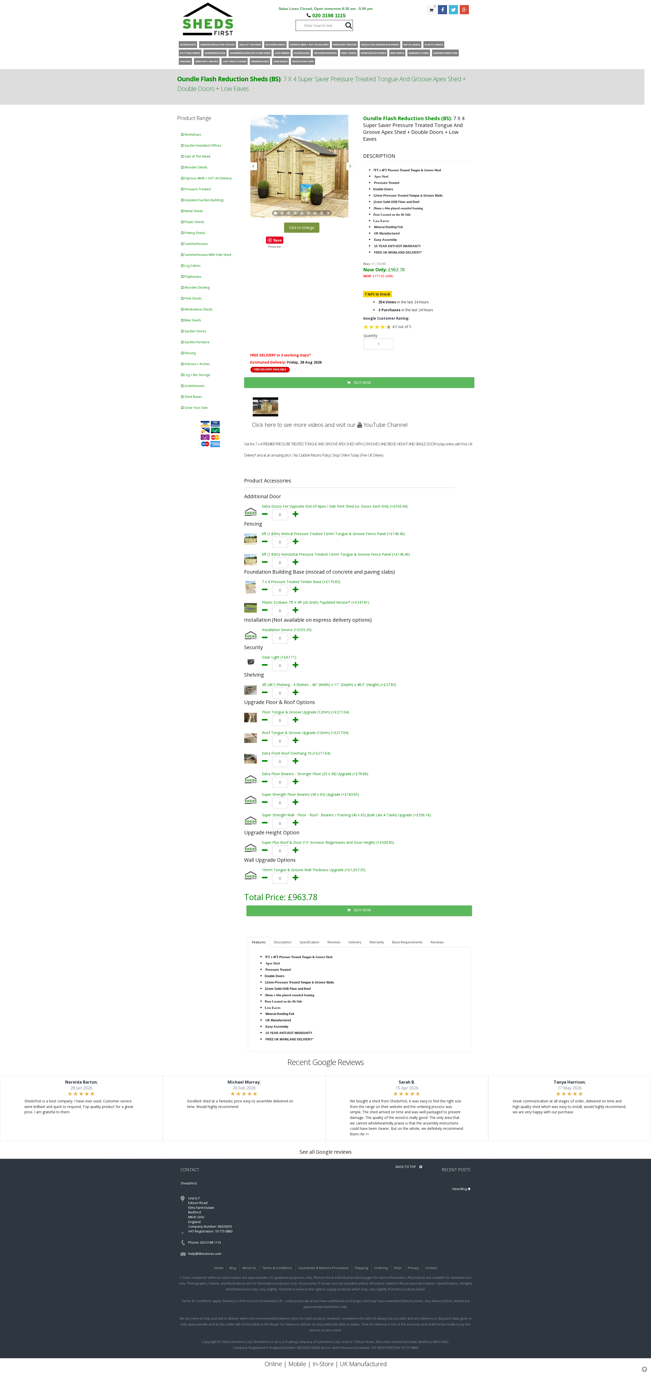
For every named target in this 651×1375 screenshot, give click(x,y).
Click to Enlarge (301, 227)
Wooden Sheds (195, 167)
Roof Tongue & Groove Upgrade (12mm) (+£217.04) (305, 732)
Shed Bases (193, 397)
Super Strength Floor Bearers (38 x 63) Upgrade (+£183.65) (310, 794)
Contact (431, 1267)
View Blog (460, 1188)
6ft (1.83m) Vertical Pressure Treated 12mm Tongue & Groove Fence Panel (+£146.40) (333, 533)
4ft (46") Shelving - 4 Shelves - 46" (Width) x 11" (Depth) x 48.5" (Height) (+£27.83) (329, 684)
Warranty (376, 942)
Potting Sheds (194, 233)
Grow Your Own (196, 407)
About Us (249, 1267)
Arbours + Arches (197, 364)
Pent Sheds (192, 298)
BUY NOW (362, 382)
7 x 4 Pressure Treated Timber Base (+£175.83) (301, 581)
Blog (232, 1267)
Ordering (381, 1267)
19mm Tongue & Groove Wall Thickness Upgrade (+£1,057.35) (313, 869)
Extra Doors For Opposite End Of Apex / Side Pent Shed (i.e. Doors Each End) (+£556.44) (335, 506)
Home (218, 1267)
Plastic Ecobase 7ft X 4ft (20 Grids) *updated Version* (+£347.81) (315, 602)
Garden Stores (195, 331)
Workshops (192, 134)
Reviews (334, 942)
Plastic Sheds (194, 222)
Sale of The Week (197, 156)
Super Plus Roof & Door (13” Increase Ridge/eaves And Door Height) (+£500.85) (328, 842)
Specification (309, 942)
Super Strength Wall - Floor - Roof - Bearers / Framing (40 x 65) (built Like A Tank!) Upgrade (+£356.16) (346, 815)
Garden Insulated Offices (202, 145)
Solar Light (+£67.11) (279, 657)
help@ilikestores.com (204, 1253)
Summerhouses (196, 244)
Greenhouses (194, 386)
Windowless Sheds (198, 309)
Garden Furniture (197, 342)
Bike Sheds (192, 320)
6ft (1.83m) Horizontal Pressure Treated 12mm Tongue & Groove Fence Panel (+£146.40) (336, 554)
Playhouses (192, 276)
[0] (431, 20)
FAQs (398, 1267)
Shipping (361, 1267)
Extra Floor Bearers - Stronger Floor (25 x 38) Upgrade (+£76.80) (315, 773)
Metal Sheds (193, 211)
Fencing (190, 353)
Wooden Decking (197, 287)
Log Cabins (192, 265)
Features (259, 942)
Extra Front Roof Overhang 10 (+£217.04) (296, 753)
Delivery (355, 942)
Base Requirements (407, 942)
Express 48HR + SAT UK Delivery (208, 178)
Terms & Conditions (277, 1267)
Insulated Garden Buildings (204, 200)
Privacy (413, 1267)
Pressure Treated (197, 189)
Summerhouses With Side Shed (207, 255)
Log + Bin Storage (197, 375)
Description (282, 942)
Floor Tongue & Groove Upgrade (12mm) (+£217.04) (305, 712)
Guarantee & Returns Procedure (323, 1267)
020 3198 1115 (329, 15)
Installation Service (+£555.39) (287, 629)
